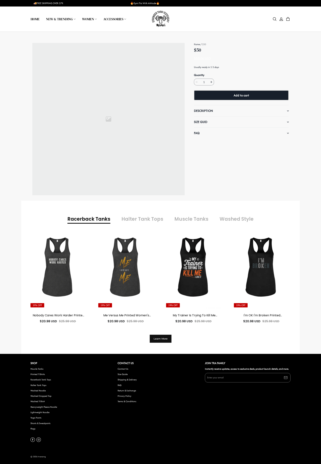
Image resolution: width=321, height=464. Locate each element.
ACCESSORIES (113, 19)
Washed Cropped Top (40, 396)
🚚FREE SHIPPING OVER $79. (48, 3)
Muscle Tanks (36, 369)
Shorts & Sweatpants (40, 423)
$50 (204, 44)
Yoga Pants (35, 417)
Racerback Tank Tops (40, 379)
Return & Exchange (127, 390)
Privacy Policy (124, 396)
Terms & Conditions (127, 401)
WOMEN (88, 19)
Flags (32, 428)
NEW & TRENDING (59, 19)
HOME (35, 19)
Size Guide (123, 374)
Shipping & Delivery (127, 379)
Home (197, 44)
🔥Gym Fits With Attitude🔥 (144, 3)
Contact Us (123, 369)
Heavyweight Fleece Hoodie (43, 407)
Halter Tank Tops (38, 385)
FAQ (119, 385)
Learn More (161, 338)
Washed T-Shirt (37, 401)
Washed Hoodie (38, 390)
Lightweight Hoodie (39, 412)
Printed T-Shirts (37, 374)
